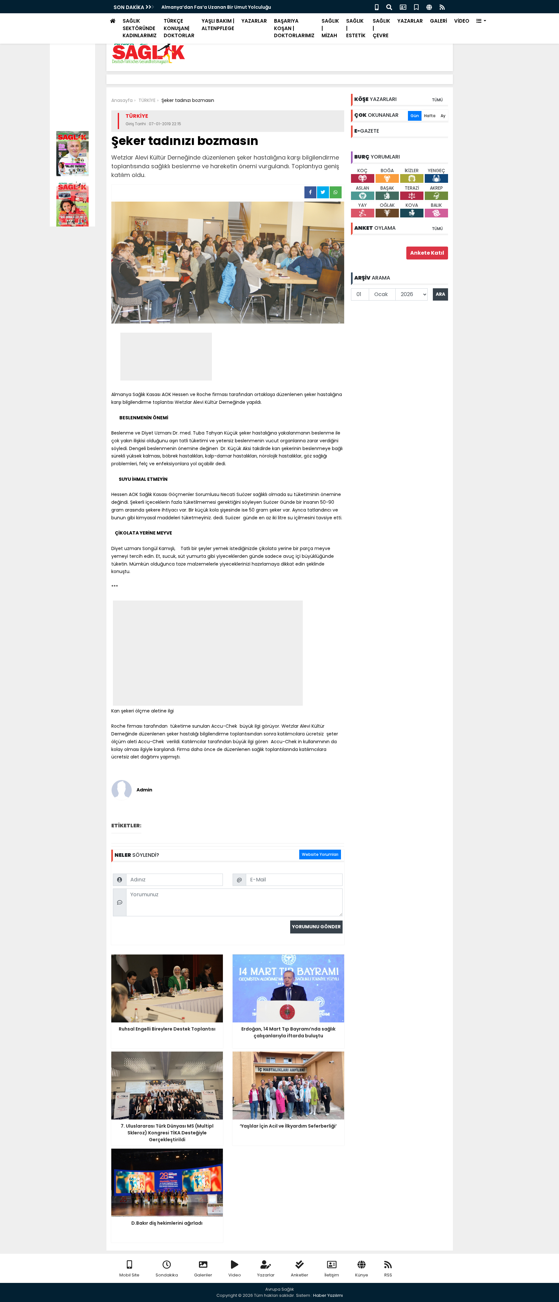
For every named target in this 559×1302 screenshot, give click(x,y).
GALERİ (438, 20)
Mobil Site (129, 1275)
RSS (388, 1275)
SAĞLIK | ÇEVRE (381, 28)
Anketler (299, 1275)
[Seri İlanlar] (416, 7)
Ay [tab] (443, 115)
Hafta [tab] (429, 115)
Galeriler (203, 1275)
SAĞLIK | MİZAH (330, 28)
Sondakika (167, 1275)
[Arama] (389, 7)
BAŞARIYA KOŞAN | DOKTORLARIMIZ (294, 28)
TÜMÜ (437, 100)
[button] (481, 21)
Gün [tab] (415, 115)
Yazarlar (266, 1275)
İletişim (331, 1275)
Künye (361, 1275)
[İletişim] (403, 7)
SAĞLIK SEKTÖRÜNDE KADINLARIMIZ (140, 28)
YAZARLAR (254, 20)
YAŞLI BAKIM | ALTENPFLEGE (218, 24)
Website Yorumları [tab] (320, 854)
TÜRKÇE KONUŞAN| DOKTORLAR (179, 28)
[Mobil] (377, 7)
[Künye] (429, 7)
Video (234, 1275)
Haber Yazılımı (328, 1295)
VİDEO (461, 20)
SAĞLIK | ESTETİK (356, 28)
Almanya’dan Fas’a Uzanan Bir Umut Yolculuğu (216, 7)
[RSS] (442, 7)
